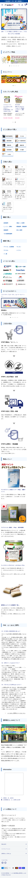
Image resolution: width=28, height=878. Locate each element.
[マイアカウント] (22, 5)
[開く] (19, 5)
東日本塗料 (17, 104)
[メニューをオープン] (2, 4)
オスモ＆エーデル (7, 104)
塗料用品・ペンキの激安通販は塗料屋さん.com (15, 873)
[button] (9, 66)
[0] (25, 5)
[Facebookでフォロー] (2, 863)
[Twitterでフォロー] (5, 863)
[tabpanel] (20, 107)
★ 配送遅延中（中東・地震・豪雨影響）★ (14, 1)
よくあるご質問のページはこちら (16, 713)
